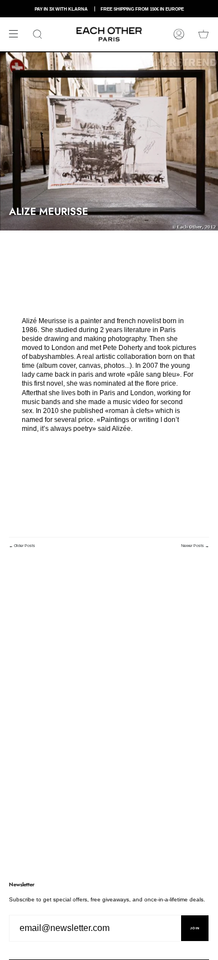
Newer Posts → (195, 545)
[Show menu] (17, 34)
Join (195, 928)
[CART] (203, 34)
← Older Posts (22, 545)
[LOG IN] (178, 34)
